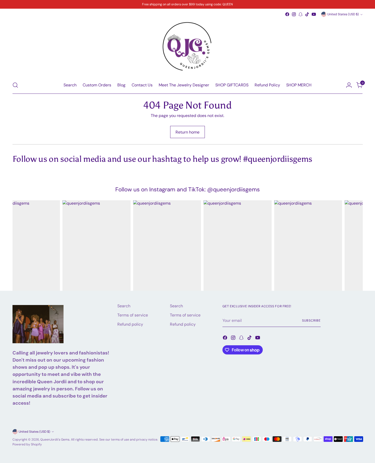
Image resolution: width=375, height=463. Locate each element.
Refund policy (130, 324)
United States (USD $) (343, 14)
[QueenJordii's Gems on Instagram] (294, 14)
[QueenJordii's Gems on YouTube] (313, 14)
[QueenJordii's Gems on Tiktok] (307, 14)
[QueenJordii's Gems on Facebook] (287, 14)
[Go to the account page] (349, 85)
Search (123, 306)
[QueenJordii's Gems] (187, 47)
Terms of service (132, 315)
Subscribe (311, 321)
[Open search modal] (15, 85)
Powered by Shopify (27, 444)
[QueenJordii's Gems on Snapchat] (300, 14)
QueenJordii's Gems (54, 440)
